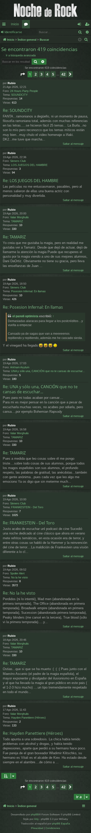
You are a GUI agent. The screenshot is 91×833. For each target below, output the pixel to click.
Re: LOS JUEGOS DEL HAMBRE (30, 180)
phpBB (35, 814)
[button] (22, 74)
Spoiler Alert (17, 573)
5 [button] (53, 74)
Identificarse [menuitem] (80, 25)
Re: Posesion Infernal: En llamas (33, 307)
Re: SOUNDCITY (17, 110)
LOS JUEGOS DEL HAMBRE (29, 164)
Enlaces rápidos (5, 25)
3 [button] (41, 74)
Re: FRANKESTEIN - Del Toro (29, 522)
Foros (27, 25)
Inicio (15, 24)
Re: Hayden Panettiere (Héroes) (33, 733)
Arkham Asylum (19, 367)
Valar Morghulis (19, 217)
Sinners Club (18, 160)
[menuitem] (86, 39)
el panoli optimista (25, 316)
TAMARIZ (17, 221)
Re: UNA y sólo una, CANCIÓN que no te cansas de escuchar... (40, 389)
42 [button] (63, 74)
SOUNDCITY (19, 94)
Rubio (12, 83)
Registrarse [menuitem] (88, 25)
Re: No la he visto (19, 593)
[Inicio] (45, 10)
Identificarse (13, 32)
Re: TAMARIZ (14, 236)
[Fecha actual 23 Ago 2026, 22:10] (79, 40)
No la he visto (19, 577)
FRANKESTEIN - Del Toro (27, 507)
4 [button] (47, 74)
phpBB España (61, 823)
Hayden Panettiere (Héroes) (28, 717)
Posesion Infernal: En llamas (28, 291)
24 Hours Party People (24, 90)
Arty (36, 819)
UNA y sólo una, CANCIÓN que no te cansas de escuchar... (48, 371)
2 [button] (36, 74)
